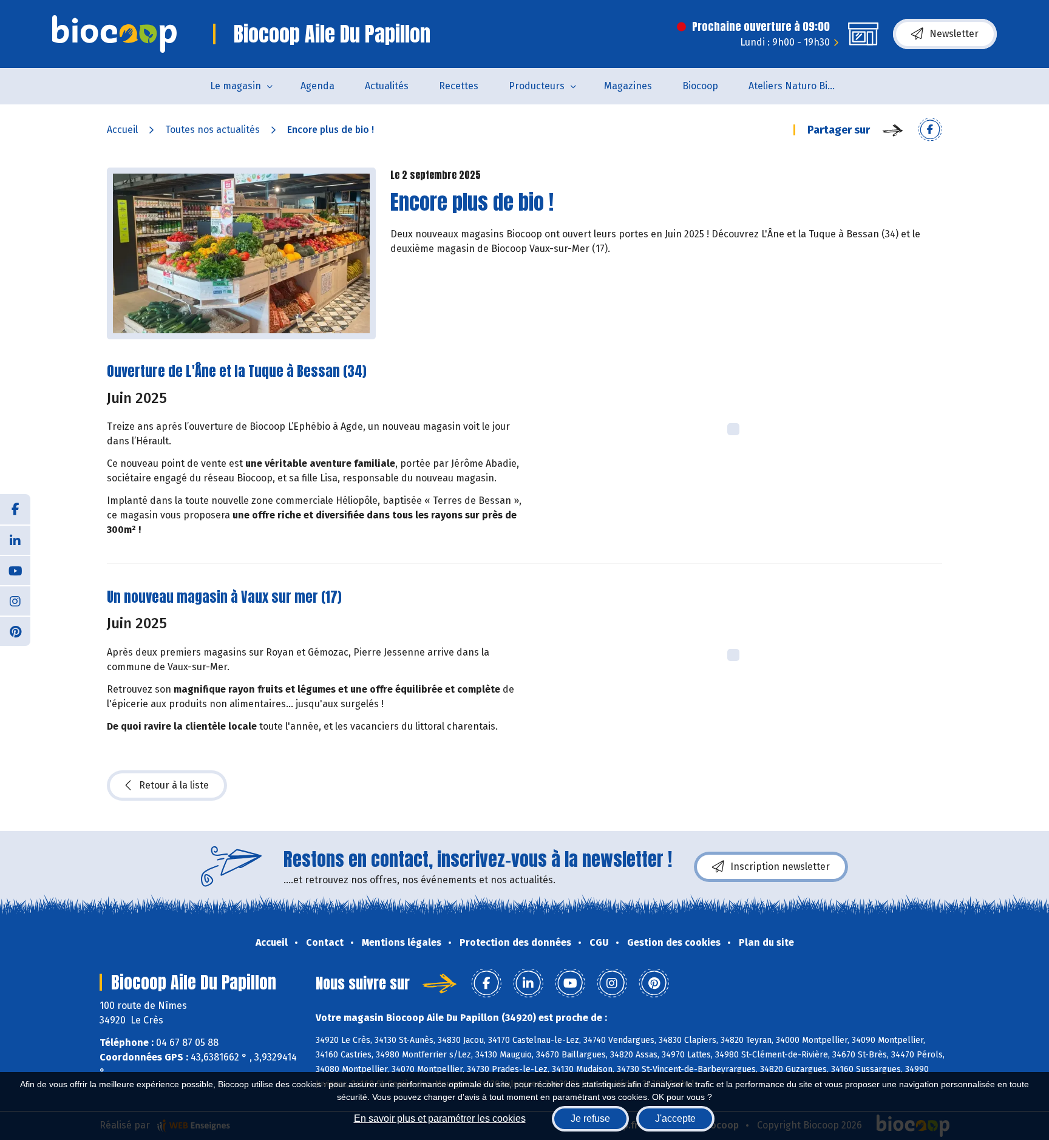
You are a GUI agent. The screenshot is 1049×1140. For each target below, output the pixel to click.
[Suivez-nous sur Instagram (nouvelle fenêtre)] (15, 600)
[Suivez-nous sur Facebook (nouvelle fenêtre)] (15, 509)
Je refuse (590, 1118)
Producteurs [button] (537, 86)
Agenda (317, 86)
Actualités (387, 86)
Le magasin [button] (235, 86)
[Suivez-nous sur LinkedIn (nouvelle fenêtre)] (15, 539)
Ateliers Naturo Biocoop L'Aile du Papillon (802, 86)
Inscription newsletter (780, 866)
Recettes (458, 86)
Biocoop (700, 86)
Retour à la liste (174, 785)
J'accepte (675, 1118)
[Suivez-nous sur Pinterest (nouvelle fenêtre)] (15, 631)
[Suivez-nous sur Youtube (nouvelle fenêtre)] (15, 570)
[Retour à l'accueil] (114, 34)
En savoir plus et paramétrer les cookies (440, 1118)
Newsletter (954, 33)
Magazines (628, 86)
